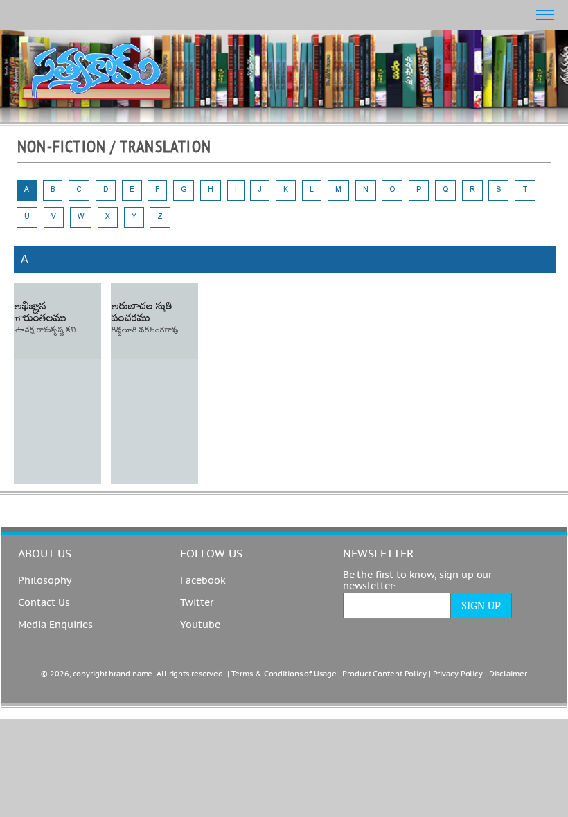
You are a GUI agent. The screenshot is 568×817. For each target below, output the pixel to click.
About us (44, 554)
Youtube (200, 625)
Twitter (196, 603)
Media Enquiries (55, 625)
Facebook (203, 580)
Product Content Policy (384, 674)
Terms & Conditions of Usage (284, 674)
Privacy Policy (458, 674)
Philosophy (44, 580)
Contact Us (44, 603)
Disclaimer (508, 674)
